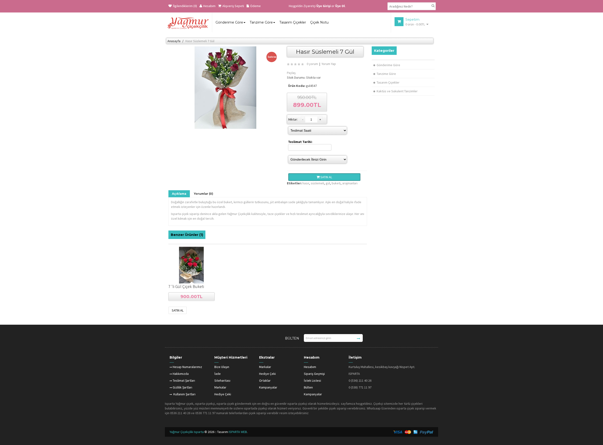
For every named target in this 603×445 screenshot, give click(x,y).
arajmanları (350, 183)
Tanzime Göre (386, 74)
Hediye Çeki (222, 394)
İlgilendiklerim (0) (185, 6)
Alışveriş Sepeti (233, 6)
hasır (305, 183)
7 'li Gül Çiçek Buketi (186, 286)
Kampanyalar (268, 387)
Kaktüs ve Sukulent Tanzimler (397, 91)
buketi (336, 183)
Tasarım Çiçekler (388, 82)
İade (217, 374)
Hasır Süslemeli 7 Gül (199, 41)
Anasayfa (173, 41)
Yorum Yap (329, 64)
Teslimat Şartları (184, 380)
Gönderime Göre (388, 65)
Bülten (308, 387)
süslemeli (317, 183)
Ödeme (255, 6)
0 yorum (312, 64)
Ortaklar (265, 380)
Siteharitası (222, 380)
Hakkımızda (181, 374)
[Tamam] (358, 338)
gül (328, 183)
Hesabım (209, 6)
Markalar (220, 387)
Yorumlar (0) (203, 193)
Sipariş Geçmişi (314, 374)
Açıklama (179, 193)
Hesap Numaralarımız (187, 367)
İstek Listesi (312, 380)
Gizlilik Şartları (182, 387)
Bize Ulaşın (221, 367)
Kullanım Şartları (184, 394)
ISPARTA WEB (238, 432)
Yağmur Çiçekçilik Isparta (187, 432)
